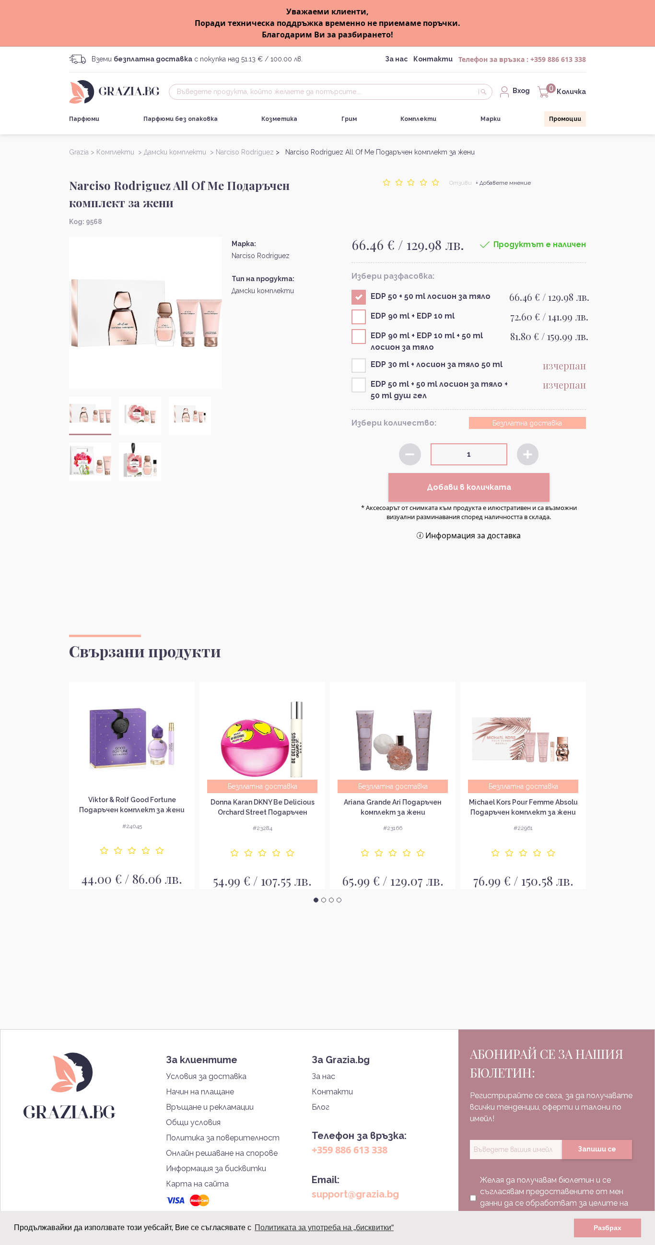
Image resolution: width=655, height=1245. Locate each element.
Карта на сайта (197, 1183)
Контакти (433, 59)
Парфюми (84, 119)
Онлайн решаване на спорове (222, 1153)
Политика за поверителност (223, 1137)
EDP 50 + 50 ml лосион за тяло (431, 296)
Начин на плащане (200, 1091)
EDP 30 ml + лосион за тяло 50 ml (437, 364)
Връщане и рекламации (210, 1107)
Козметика (279, 119)
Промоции (565, 119)
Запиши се (597, 1149)
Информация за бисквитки (216, 1168)
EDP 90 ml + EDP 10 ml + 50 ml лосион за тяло (427, 341)
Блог (320, 1107)
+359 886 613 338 (558, 59)
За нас (396, 59)
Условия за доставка (206, 1076)
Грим (349, 119)
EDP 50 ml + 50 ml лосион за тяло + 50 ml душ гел (439, 389)
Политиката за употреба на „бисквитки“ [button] (324, 1227)
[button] (316, 900)
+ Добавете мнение (503, 182)
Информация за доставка (473, 535)
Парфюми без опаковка (180, 119)
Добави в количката (469, 487)
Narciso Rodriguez (261, 256)
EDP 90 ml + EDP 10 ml (413, 315)
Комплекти (418, 119)
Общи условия (193, 1122)
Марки (490, 119)
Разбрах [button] (607, 1228)
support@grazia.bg (355, 1194)
